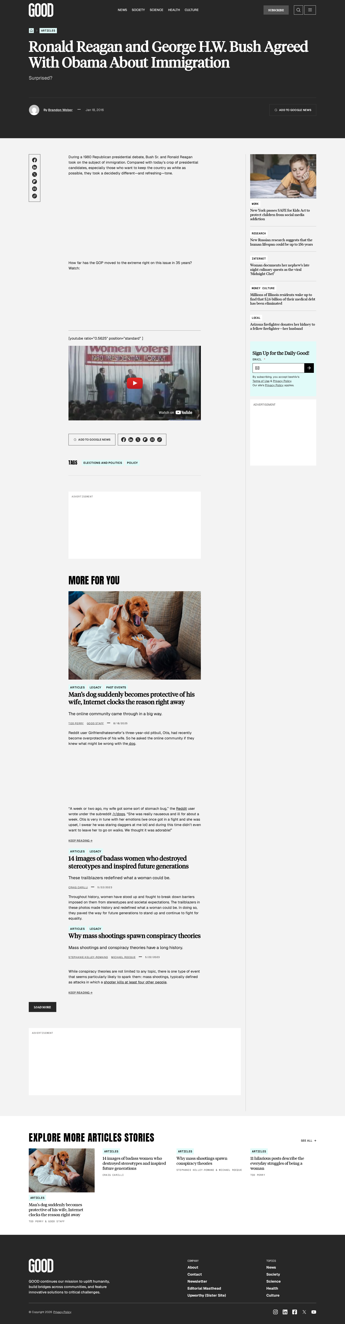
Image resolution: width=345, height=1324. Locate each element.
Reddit (181, 808)
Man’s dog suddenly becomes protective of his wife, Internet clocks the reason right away (131, 698)
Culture (192, 10)
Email (259, 359)
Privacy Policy (282, 381)
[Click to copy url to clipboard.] (34, 196)
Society (138, 10)
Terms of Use (261, 381)
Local (256, 318)
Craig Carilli (78, 887)
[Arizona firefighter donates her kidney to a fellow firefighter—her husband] (283, 321)
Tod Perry (76, 723)
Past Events (116, 687)
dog (131, 743)
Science (156, 10)
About (192, 1267)
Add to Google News (295, 110)
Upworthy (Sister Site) (206, 1295)
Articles (48, 30)
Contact (194, 1274)
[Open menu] (310, 10)
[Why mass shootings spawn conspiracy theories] (209, 1160)
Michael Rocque (123, 957)
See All (306, 1140)
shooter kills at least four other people (135, 982)
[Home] (31, 30)
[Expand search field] (298, 10)
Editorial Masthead (204, 1288)
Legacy (95, 687)
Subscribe (276, 10)
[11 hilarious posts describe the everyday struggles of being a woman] (283, 1162)
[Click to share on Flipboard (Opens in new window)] (34, 181)
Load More (42, 1007)
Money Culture (263, 288)
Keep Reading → (80, 840)
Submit (311, 369)
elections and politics (102, 463)
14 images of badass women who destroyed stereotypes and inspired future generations (128, 862)
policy (132, 463)
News (122, 10)
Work (255, 204)
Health (174, 10)
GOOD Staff (95, 723)
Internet (259, 258)
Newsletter (197, 1281)
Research (259, 233)
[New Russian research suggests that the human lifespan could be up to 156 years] (283, 236)
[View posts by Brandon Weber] (34, 110)
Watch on (167, 412)
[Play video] (134, 383)
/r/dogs (118, 814)
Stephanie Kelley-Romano (88, 957)
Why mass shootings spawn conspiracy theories (134, 935)
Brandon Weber (60, 110)
